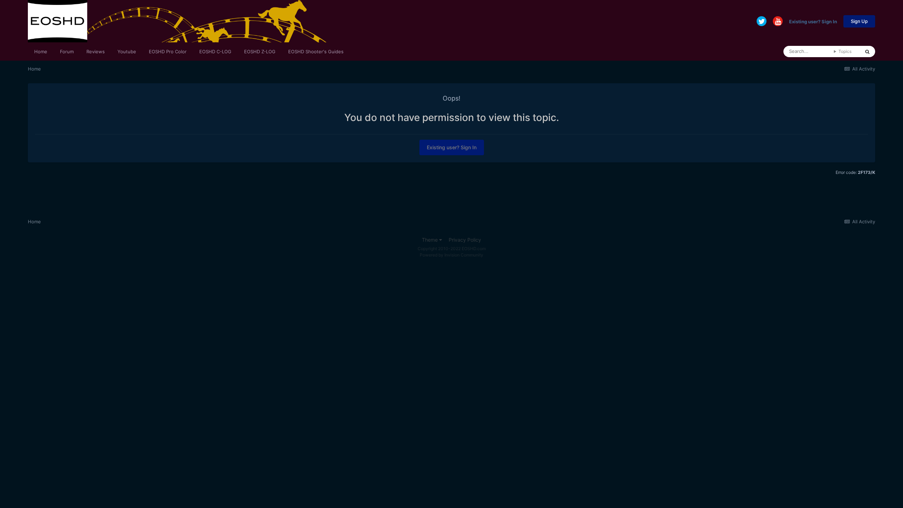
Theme (430, 240)
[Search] (867, 51)
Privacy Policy (465, 240)
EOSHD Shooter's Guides (316, 51)
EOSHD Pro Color (168, 51)
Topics (845, 51)
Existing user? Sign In (813, 21)
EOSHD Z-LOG (259, 51)
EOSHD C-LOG (215, 51)
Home (40, 51)
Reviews (95, 51)
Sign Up (859, 21)
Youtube (126, 51)
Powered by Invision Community (451, 255)
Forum (67, 51)
